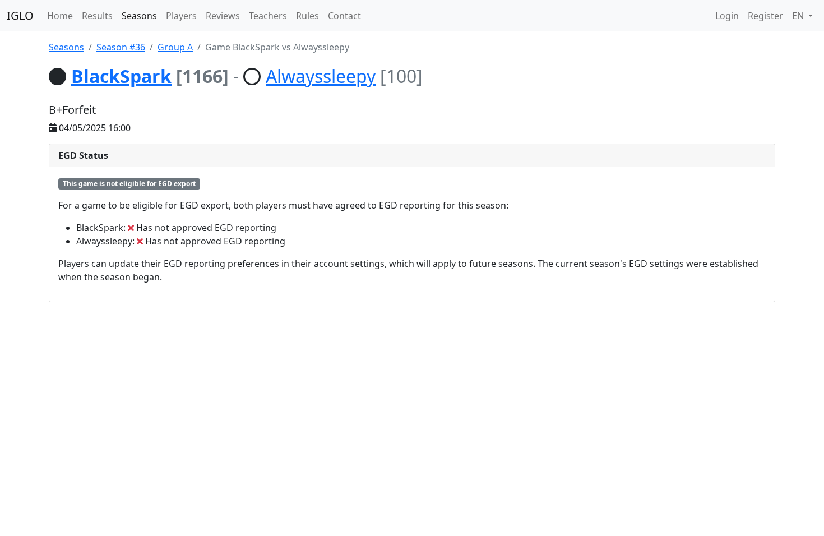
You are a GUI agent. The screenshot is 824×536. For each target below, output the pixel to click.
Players (181, 16)
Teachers (268, 16)
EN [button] (799, 16)
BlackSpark (121, 76)
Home (60, 16)
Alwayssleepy (321, 76)
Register (765, 16)
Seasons (139, 16)
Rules (307, 16)
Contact (344, 16)
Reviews (223, 16)
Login (727, 16)
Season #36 (120, 47)
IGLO (20, 15)
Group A (175, 47)
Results (97, 16)
